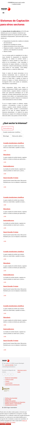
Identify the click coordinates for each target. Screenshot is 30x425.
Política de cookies (10, 401)
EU (9, 2)
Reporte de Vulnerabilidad (11, 377)
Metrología (6, 154)
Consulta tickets (8, 383)
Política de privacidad (11, 398)
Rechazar (8, 424)
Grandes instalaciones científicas (13, 143)
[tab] (7, 128)
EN (11, 2)
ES (10, 2)
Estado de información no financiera (15, 402)
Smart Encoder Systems (10, 177)
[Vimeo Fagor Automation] (9, 374)
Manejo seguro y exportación (13, 403)
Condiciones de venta (11, 405)
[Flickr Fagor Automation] (3, 374)
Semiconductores (8, 166)
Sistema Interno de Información (12, 384)
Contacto (7, 381)
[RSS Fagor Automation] (12, 374)
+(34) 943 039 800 (9, 365)
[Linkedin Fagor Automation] (6, 374)
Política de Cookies (10, 422)
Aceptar (2, 424)
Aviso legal (8, 399)
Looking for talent (16, 4)
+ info (4, 150)
